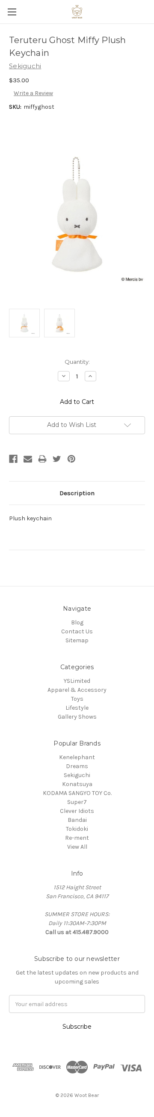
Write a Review (33, 93)
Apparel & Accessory (77, 689)
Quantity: (77, 361)
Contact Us (77, 631)
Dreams (77, 766)
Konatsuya (77, 784)
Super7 (77, 802)
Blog (77, 622)
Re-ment (77, 837)
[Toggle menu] (12, 11)
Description (77, 493)
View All (77, 846)
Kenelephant (77, 757)
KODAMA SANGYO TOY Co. (77, 793)
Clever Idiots (77, 811)
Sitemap (77, 640)
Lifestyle (77, 707)
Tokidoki (77, 829)
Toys (77, 698)
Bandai (77, 820)
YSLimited (77, 681)
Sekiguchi (77, 775)
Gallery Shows (77, 716)
